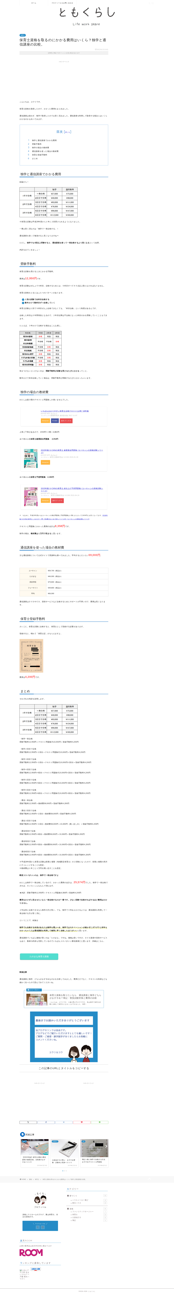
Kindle (54, 421)
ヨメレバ (54, 413)
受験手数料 (37, 144)
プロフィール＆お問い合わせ (62, 3)
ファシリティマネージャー (89, 1211)
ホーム (33, 3)
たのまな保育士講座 (39, 956)
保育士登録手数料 (39, 155)
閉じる (67, 132)
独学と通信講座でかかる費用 (44, 140)
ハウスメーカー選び (89, 1200)
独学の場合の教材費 (40, 147)
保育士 (23, 35)
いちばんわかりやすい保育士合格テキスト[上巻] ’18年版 (65, 411)
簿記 (89, 1220)
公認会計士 (89, 1217)
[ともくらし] (87, 27)
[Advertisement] (64, 80)
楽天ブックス (66, 421)
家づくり (88, 1196)
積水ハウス (89, 1203)
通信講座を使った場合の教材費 (45, 151)
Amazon (45, 421)
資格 (30, 1179)
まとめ (35, 158)
